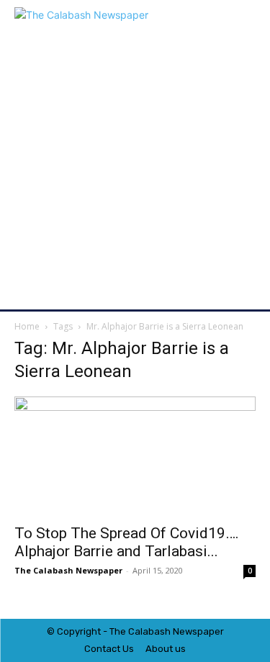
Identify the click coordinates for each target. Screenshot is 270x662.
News (185, 631)
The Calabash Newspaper (68, 570)
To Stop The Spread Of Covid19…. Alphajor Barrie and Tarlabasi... (126, 542)
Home (27, 326)
